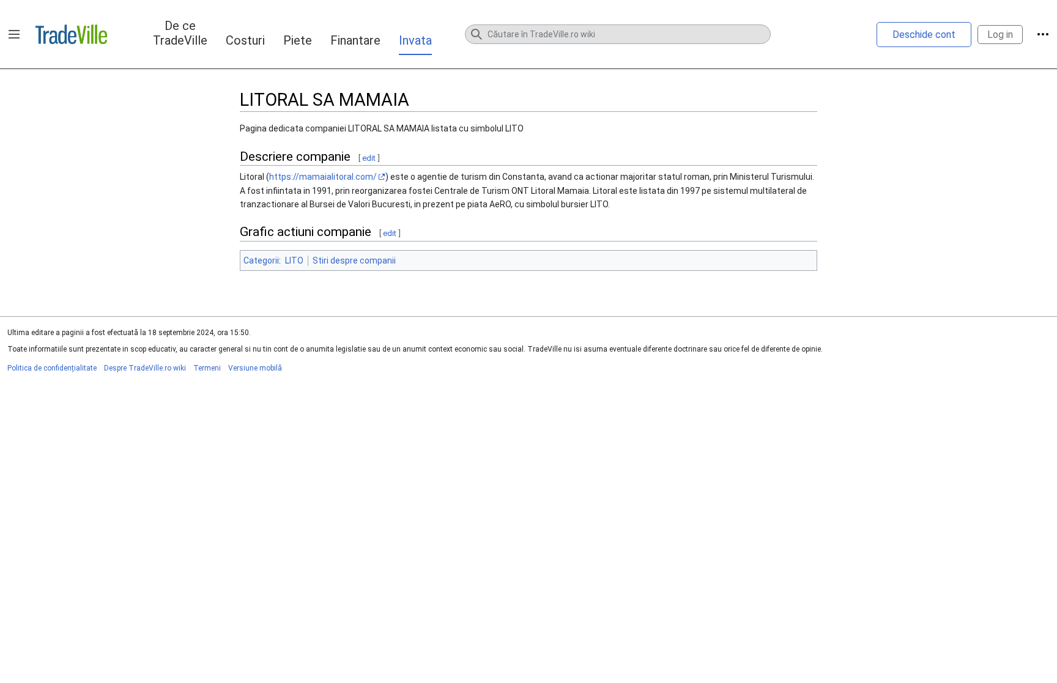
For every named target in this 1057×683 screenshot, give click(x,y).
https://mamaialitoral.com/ (323, 177)
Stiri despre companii (354, 260)
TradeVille (71, 34)
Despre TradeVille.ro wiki (145, 368)
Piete (297, 40)
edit (369, 158)
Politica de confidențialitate (52, 368)
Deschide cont (923, 34)
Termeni (207, 368)
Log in (1000, 34)
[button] (14, 34)
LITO (294, 260)
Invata (415, 40)
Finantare (355, 40)
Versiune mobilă (255, 368)
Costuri (245, 40)
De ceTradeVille (180, 33)
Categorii (261, 260)
